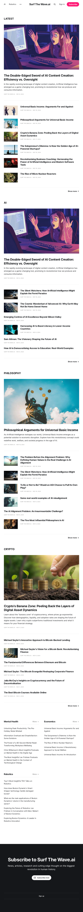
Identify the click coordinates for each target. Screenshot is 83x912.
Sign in (62, 4)
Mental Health (11, 721)
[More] (20, 4)
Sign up (41, 896)
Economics (49, 721)
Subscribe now (43, 878)
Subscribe (73, 4)
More (35, 721)
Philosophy (12, 373)
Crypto (9, 549)
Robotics (12, 4)
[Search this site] (54, 4)
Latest (9, 18)
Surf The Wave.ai (39, 4)
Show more (72, 191)
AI (5, 4)
